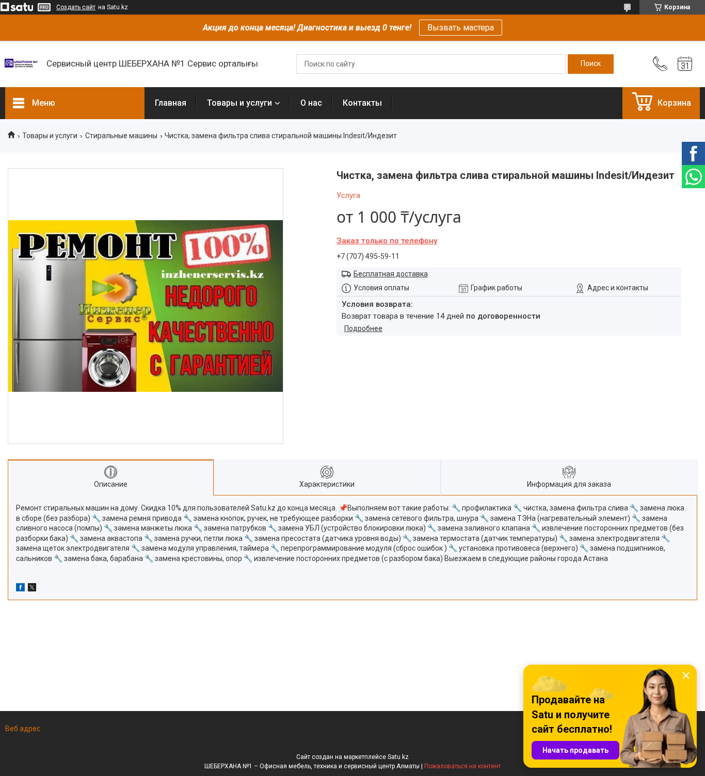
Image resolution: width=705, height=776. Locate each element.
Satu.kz (398, 757)
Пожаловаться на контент (462, 766)
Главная (170, 103)
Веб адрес (22, 728)
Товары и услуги (239, 103)
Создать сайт (75, 7)
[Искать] (591, 64)
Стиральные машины (121, 135)
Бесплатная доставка (391, 274)
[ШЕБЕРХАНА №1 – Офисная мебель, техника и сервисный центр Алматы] (21, 64)
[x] (32, 589)
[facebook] (20, 589)
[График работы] (685, 64)
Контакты (362, 103)
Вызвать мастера (460, 27)
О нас (311, 103)
